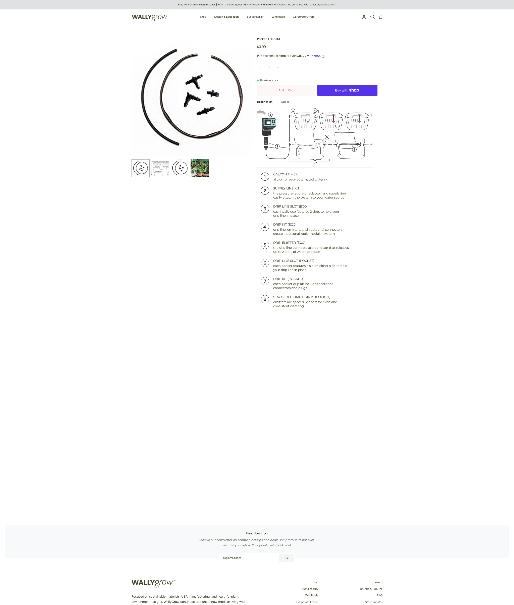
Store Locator (373, 602)
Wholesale (311, 595)
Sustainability (310, 589)
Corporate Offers (307, 602)
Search (377, 582)
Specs (285, 102)
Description (264, 102)
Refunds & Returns (370, 589)
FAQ (379, 595)
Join (286, 558)
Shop (315, 582)
